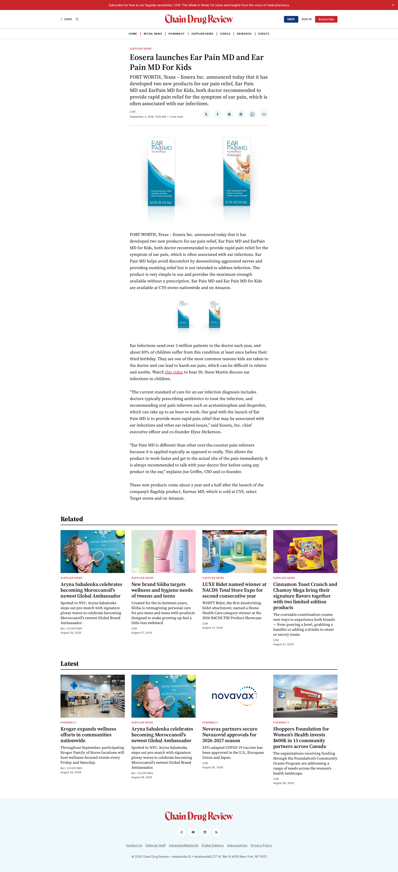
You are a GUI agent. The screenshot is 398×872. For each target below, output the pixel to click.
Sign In (307, 19)
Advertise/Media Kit (183, 845)
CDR (133, 111)
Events (263, 33)
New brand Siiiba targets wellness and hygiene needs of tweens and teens (162, 590)
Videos (225, 33)
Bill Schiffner (71, 628)
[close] (393, 5)
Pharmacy (177, 33)
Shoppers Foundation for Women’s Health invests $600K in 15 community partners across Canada (301, 737)
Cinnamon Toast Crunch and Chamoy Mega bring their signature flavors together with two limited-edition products (305, 596)
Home (133, 33)
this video (174, 372)
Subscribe (326, 19)
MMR (291, 19)
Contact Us (134, 845)
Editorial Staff (156, 845)
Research (244, 33)
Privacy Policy (261, 845)
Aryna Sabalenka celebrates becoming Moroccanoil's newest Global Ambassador (91, 590)
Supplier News (202, 33)
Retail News (153, 33)
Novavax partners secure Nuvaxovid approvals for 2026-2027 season (229, 734)
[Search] (77, 19)
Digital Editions (213, 845)
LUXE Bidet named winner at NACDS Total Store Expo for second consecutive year (234, 590)
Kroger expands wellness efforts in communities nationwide (88, 734)
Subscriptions (237, 845)
